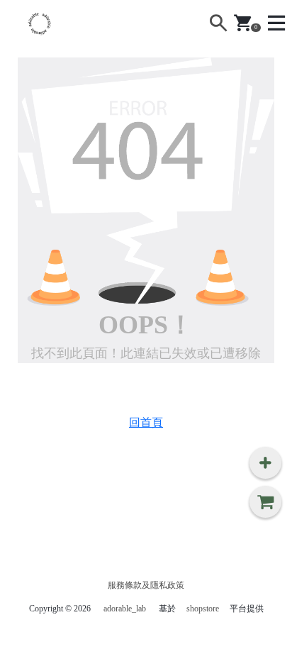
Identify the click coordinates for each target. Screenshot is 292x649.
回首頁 (146, 422)
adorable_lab (124, 609)
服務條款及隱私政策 (146, 585)
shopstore (202, 609)
